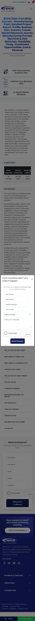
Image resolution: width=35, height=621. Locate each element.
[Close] (32, 279)
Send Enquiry (18, 341)
